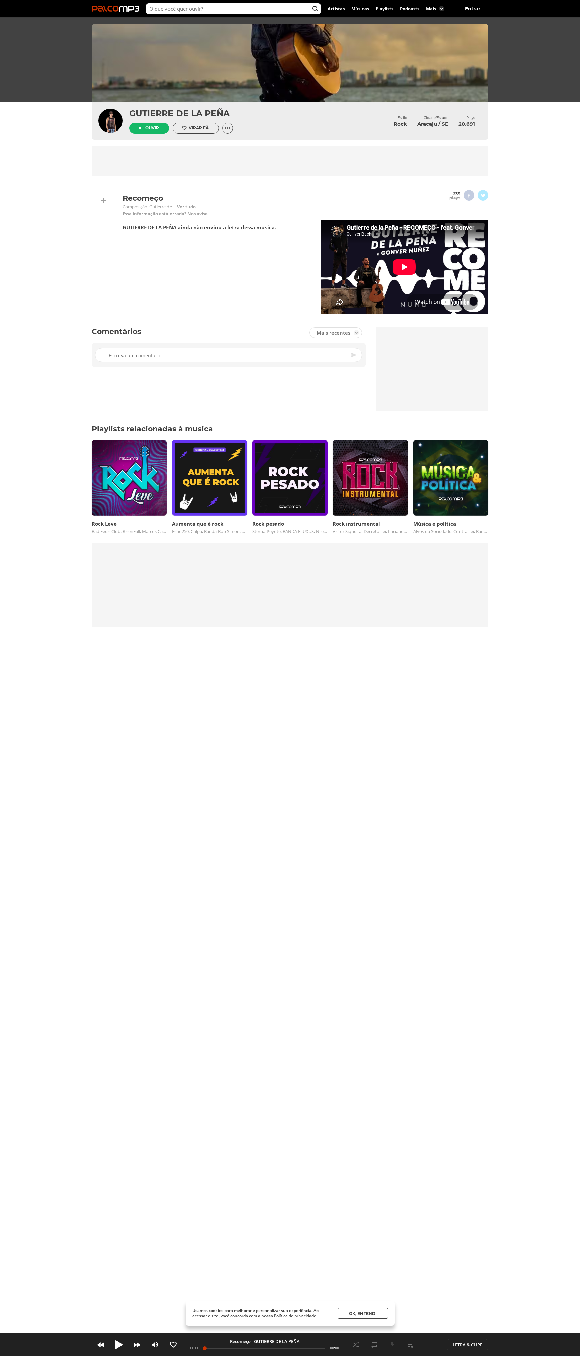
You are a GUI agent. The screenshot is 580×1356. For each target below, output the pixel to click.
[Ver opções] (227, 128)
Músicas (360, 9)
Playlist (410, 1345)
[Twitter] (483, 195)
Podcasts (409, 9)
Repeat (374, 1345)
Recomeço (240, 1341)
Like (173, 1345)
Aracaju (427, 124)
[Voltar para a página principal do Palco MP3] (117, 9)
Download (392, 1345)
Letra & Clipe (467, 1345)
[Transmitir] (429, 1345)
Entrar (472, 9)
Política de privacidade (295, 1316)
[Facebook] (469, 195)
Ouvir (152, 128)
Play (119, 1345)
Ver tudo (186, 207)
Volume (155, 1345)
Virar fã (199, 128)
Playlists (384, 9)
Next (137, 1345)
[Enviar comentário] (354, 355)
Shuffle (356, 1345)
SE (445, 124)
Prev (101, 1345)
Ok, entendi (363, 1313)
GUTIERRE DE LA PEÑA (179, 113)
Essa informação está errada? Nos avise (165, 214)
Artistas (336, 9)
